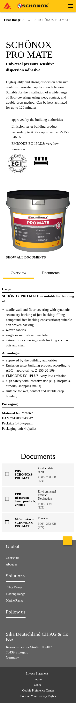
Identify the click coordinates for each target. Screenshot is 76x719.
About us (11, 564)
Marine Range (14, 600)
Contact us (12, 557)
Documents (51, 273)
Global (38, 684)
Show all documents (26, 257)
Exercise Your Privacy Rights (38, 696)
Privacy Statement (37, 673)
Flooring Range (15, 594)
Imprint (38, 679)
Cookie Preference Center (38, 690)
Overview (18, 273)
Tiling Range (14, 587)
